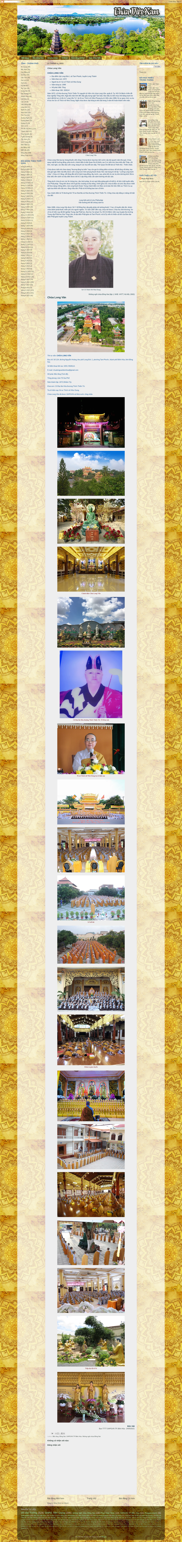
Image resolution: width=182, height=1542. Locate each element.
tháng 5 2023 (25, 258)
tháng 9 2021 (25, 293)
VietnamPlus (30, 1524)
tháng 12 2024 (26, 215)
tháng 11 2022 (26, 274)
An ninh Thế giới (139, 1520)
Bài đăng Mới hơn (55, 1498)
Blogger (104, 1537)
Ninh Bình (24, 112)
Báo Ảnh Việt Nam (40, 1515)
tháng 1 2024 (25, 239)
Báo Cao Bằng (91, 1524)
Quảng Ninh (25, 120)
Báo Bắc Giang (151, 1520)
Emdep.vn (24, 1526)
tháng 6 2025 (25, 199)
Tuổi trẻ (70, 1517)
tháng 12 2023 (26, 242)
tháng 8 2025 (25, 193)
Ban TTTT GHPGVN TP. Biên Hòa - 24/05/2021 (117, 1429)
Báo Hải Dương (147, 1515)
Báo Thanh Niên (84, 1515)
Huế (22, 83)
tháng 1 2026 (25, 180)
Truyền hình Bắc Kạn (95, 1526)
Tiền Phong (34, 1517)
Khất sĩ (64, 58)
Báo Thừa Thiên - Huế (94, 1520)
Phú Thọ (24, 115)
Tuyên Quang (25, 136)
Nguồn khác (58, 1522)
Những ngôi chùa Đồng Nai (91, 1436)
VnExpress (25, 1515)
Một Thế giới (32, 1526)
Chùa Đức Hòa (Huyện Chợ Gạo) (154, 121)
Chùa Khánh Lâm (154, 139)
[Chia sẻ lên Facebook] (62, 1433)
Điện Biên (24, 144)
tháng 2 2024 (25, 236)
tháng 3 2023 (25, 263)
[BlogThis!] (58, 1433)
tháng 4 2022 (25, 290)
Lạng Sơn (24, 107)
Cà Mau (23, 75)
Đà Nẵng (24, 147)
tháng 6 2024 (25, 228)
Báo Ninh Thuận (133, 1524)
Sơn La (23, 126)
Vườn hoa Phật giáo (141, 1526)
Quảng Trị (24, 123)
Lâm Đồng (24, 104)
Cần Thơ (24, 77)
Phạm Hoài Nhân (147, 178)
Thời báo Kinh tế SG (132, 1515)
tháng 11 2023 (26, 244)
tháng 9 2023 (25, 250)
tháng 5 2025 (25, 201)
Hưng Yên (24, 91)
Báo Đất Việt (155, 1524)
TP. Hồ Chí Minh (26, 128)
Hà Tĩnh (23, 88)
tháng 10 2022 (26, 277)
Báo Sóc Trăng (112, 1522)
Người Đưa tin (135, 1522)
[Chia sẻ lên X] (60, 1433)
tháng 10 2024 (26, 220)
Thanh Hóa (24, 131)
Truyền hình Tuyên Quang (111, 1526)
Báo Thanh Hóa (33, 1520)
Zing (151, 1526)
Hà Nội (23, 85)
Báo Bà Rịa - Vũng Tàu (56, 1517)
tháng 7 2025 (25, 196)
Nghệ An (24, 110)
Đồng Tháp (24, 155)
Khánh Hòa (24, 96)
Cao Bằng (24, 72)
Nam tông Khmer (78, 58)
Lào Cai (23, 102)
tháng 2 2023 (25, 266)
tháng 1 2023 (25, 269)
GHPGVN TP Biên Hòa (74, 1436)
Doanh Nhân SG (111, 1517)
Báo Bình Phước (80, 1524)
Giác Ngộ (79, 1517)
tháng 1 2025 (25, 212)
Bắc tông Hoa (38, 58)
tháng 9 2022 (25, 279)
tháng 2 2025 (25, 209)
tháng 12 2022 (26, 271)
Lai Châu (24, 99)
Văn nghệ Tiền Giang (127, 1526)
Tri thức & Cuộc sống (57, 1515)
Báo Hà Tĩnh (152, 1517)
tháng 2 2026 (25, 177)
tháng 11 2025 (26, 185)
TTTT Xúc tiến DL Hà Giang (46, 1526)
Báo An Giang (90, 1517)
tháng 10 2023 (26, 247)
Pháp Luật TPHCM (70, 1522)
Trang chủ (91, 1498)
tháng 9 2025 (25, 191)
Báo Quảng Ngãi (34, 1522)
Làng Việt (71, 1520)
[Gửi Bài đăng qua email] (52, 1433)
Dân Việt (121, 1517)
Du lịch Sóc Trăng (124, 1522)
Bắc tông (25, 58)
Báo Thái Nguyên (46, 1522)
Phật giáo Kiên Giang (148, 1522)
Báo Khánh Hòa (121, 1524)
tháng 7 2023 (25, 255)
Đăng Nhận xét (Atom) (61, 1503)
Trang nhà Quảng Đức (80, 1526)
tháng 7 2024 (25, 226)
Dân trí (101, 1517)
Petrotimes (128, 1520)
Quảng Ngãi (25, 118)
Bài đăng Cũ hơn (127, 1498)
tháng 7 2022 (25, 285)
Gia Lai (23, 80)
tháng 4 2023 (25, 260)
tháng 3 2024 (25, 234)
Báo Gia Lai (111, 1524)
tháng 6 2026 (25, 169)
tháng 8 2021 (25, 295)
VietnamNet (71, 1515)
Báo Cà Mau (102, 1524)
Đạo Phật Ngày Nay (56, 1524)
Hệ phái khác (53, 58)
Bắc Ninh (24, 69)
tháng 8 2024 (25, 223)
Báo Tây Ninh (44, 1520)
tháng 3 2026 (25, 174)
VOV (42, 1517)
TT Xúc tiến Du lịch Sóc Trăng (136, 1517)
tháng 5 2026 (25, 172)
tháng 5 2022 (25, 287)
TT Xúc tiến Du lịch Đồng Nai (87, 1522)
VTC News (102, 1522)
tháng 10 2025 (26, 188)
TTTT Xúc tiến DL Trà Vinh (64, 1526)
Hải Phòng (24, 93)
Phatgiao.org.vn (151, 1513)
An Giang (24, 67)
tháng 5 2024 (25, 231)
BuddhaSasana (68, 1524)
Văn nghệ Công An (42, 1524)
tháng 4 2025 (25, 204)
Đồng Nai (62, 1436)
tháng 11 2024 (26, 218)
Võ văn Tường (29, 1512)
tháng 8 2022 (25, 282)
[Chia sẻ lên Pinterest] (64, 1433)
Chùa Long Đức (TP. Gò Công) (153, 157)
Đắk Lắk (23, 150)
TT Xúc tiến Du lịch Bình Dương (113, 1520)
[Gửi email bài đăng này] (56, 1433)
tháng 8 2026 (25, 166)
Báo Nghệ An (80, 1520)
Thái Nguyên (25, 134)
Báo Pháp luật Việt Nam (58, 1520)
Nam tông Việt (94, 58)
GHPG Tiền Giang (55, 1512)
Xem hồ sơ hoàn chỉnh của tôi (149, 181)
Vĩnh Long (24, 142)
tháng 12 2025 (26, 183)
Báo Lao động (116, 1515)
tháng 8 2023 (25, 252)
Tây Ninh (24, 139)
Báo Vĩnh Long (145, 1524)
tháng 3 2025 (25, 207)
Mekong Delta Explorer (100, 1515)
